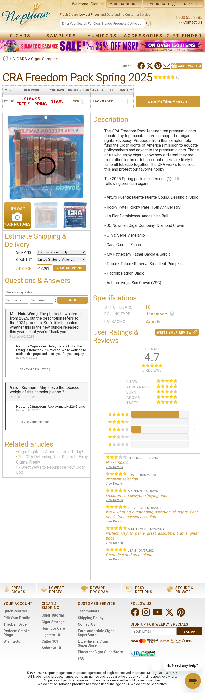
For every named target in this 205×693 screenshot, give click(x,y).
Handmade (156, 314)
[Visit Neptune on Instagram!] (146, 614)
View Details (114, 467)
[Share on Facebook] (142, 66)
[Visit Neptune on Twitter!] (170, 614)
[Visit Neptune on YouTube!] (158, 614)
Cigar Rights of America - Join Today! (50, 451)
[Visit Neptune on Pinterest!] (181, 614)
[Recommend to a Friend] (167, 66)
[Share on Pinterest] (158, 66)
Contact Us (192, 22)
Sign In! (97, 4)
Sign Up (189, 631)
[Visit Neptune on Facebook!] (135, 614)
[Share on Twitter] (150, 66)
